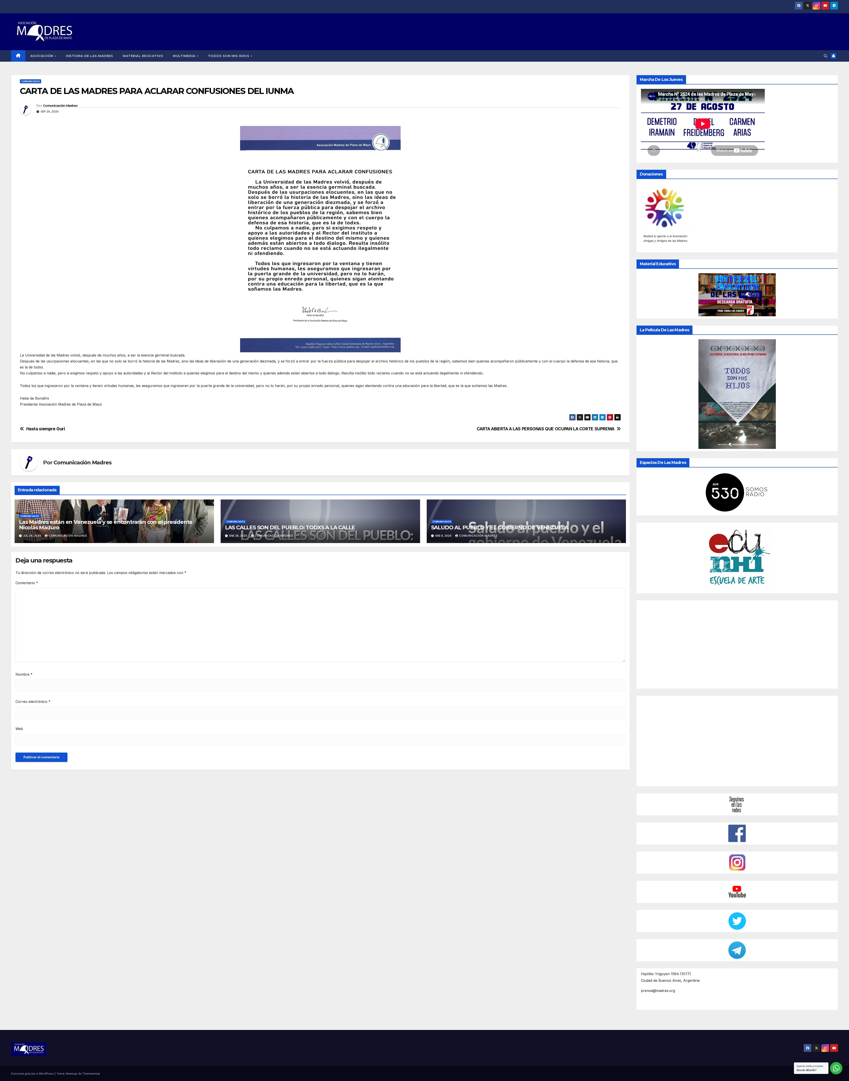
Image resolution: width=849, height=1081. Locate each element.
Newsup (71, 1073)
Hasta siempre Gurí (45, 428)
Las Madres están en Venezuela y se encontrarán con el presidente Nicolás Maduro (105, 525)
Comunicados (30, 81)
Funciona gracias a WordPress (33, 1073)
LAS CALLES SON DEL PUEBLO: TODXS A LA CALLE (290, 527)
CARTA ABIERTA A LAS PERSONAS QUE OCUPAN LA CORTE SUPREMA (545, 428)
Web (19, 728)
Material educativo (143, 56)
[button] (825, 56)
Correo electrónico (32, 701)
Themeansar (91, 1073)
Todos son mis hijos (229, 56)
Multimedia (184, 56)
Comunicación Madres (60, 106)
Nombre (24, 674)
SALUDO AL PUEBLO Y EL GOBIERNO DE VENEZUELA (499, 527)
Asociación (42, 56)
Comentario (26, 583)
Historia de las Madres (89, 56)
